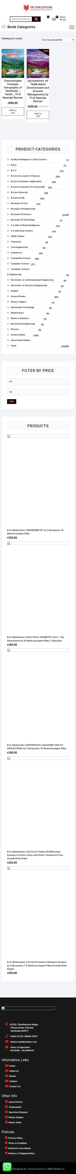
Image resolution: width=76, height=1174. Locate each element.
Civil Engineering (19, 247)
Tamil (13, 346)
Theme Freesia (35, 1169)
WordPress (59, 1169)
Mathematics (17, 313)
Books (12, 1076)
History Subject (18, 302)
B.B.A (14, 165)
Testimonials (14, 1107)
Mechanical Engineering (23, 324)
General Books (18, 296)
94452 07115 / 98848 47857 (23, 1036)
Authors (12, 1081)
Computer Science (20, 263)
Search (36, 19)
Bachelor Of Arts (19, 203)
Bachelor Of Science (21, 214)
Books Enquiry (16, 1117)
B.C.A (14, 170)
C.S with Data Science (22, 231)
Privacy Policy (15, 1138)
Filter (11, 401)
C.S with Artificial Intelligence (25, 225)
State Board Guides (20, 340)
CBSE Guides (17, 236)
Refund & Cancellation (19, 1148)
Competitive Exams (21, 258)
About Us (13, 1071)
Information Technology (22, 307)
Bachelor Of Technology (23, 220)
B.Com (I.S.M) (17, 198)
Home (11, 1066)
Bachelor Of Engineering (23, 209)
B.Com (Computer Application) (26, 181)
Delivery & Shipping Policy (21, 1153)
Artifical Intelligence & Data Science (29, 159)
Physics (15, 329)
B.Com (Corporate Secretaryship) (28, 187)
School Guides (18, 335)
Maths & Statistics (20, 318)
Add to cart (12, 111)
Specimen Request (18, 1112)
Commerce (16, 252)
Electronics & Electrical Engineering (29, 285)
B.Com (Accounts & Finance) (25, 176)
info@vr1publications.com (22, 1042)
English (14, 291)
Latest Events (15, 1102)
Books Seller (15, 1122)
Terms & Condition (17, 1143)
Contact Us (14, 1086)
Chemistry (16, 242)
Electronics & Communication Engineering (32, 280)
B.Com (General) (19, 192)
